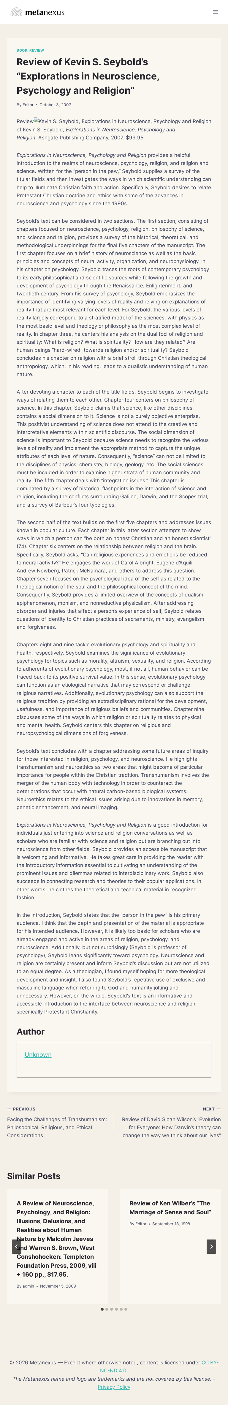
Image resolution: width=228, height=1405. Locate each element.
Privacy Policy (114, 1387)
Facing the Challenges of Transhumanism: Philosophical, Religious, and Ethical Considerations (57, 1122)
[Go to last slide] (16, 1246)
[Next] (211, 1246)
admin (28, 1286)
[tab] (102, 1309)
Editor (28, 104)
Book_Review (30, 50)
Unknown (38, 1054)
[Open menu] (215, 11)
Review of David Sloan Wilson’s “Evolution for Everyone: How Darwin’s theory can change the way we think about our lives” (171, 1122)
